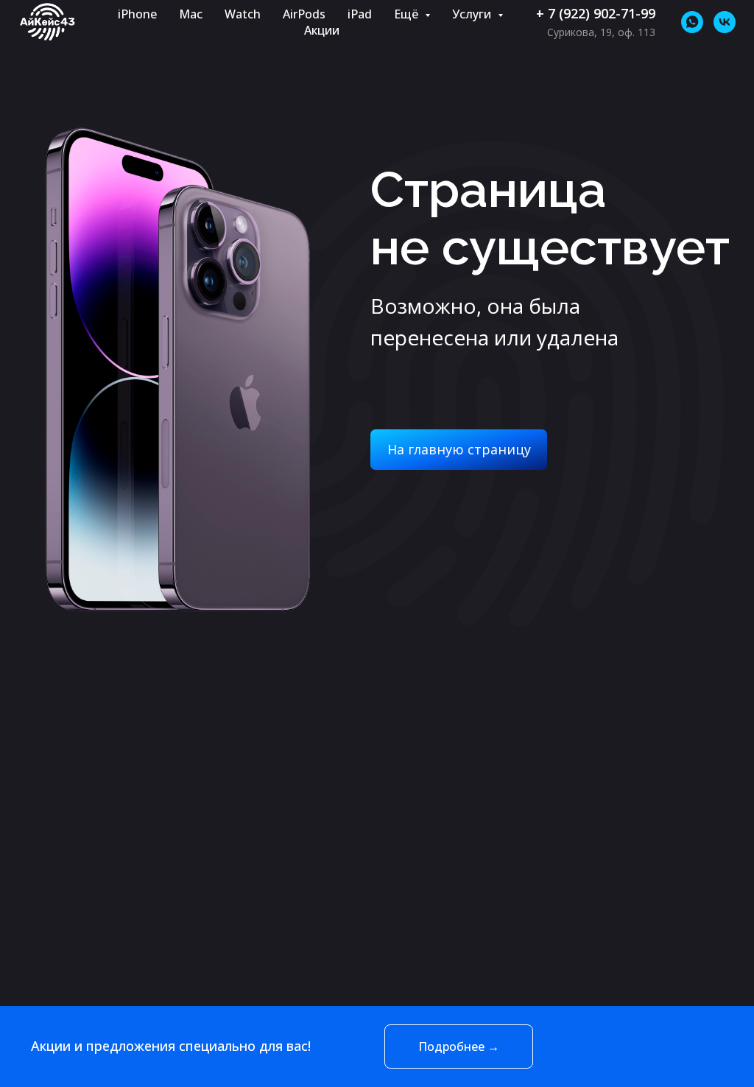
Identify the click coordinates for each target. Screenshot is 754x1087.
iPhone (137, 14)
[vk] (725, 22)
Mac (190, 14)
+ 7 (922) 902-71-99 (595, 13)
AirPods (304, 14)
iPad (360, 14)
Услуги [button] (473, 14)
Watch (243, 14)
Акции (321, 30)
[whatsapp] (692, 22)
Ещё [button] (407, 14)
